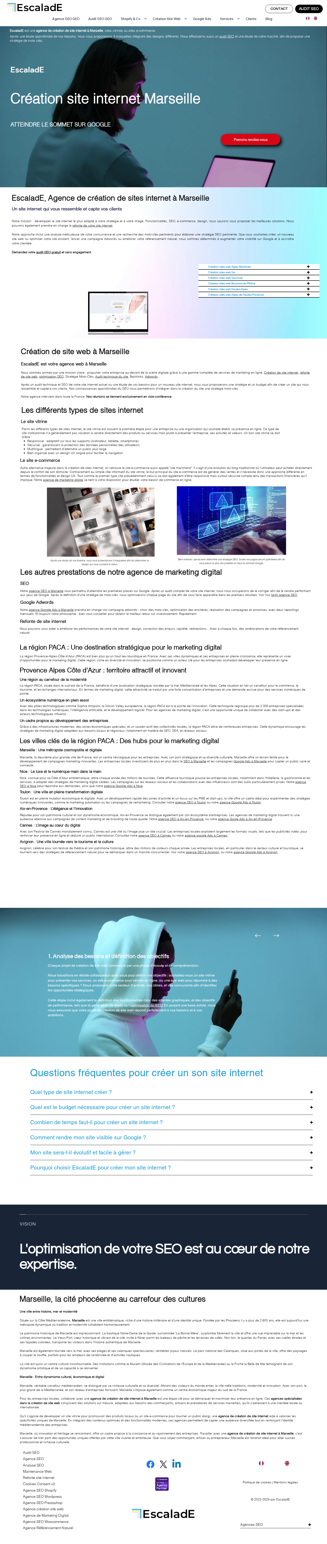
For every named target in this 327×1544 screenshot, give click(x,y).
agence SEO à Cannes (154, 835)
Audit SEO (31, 1452)
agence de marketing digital (63, 480)
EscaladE (283, 1499)
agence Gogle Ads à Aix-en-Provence (245, 819)
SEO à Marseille (195, 761)
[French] (306, 18)
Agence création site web (43, 1509)
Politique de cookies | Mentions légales (270, 1482)
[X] (163, 1464)
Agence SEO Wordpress (42, 1496)
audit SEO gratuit (48, 252)
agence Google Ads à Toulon (240, 802)
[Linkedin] (176, 1464)
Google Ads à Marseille (250, 761)
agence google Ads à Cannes (206, 835)
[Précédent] (257, 935)
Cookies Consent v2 (39, 1484)
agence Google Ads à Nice (123, 786)
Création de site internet (281, 373)
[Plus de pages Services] (238, 19)
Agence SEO (33, 1459)
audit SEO (226, 36)
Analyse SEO (33, 1465)
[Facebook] (150, 1464)
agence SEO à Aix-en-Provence (181, 819)
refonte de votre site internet (92, 225)
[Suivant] (276, 935)
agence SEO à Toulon (190, 802)
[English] (314, 18)
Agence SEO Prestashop (43, 1503)
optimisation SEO (51, 377)
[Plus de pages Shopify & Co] (145, 19)
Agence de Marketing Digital (46, 1515)
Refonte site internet (38, 1478)
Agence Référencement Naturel (48, 1528)
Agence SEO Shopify (40, 1490)
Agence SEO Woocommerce (46, 1522)
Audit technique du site (111, 377)
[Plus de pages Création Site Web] (186, 19)
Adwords (151, 377)
